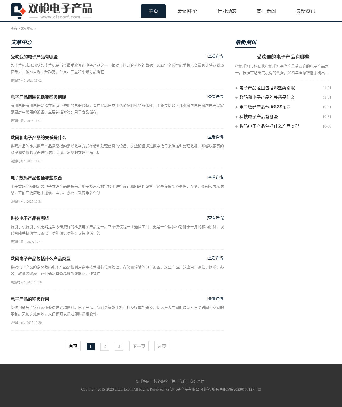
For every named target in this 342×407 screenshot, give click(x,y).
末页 (162, 346)
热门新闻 (266, 11)
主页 (153, 11)
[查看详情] (215, 56)
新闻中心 (187, 11)
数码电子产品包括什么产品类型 (41, 258)
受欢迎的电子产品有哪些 (34, 57)
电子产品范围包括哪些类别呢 (38, 97)
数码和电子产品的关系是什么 (38, 137)
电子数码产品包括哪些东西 (36, 178)
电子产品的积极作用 (30, 299)
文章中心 (27, 28)
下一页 (139, 346)
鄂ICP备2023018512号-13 (240, 389)
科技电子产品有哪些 (30, 218)
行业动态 (227, 11)
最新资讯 (305, 11)
